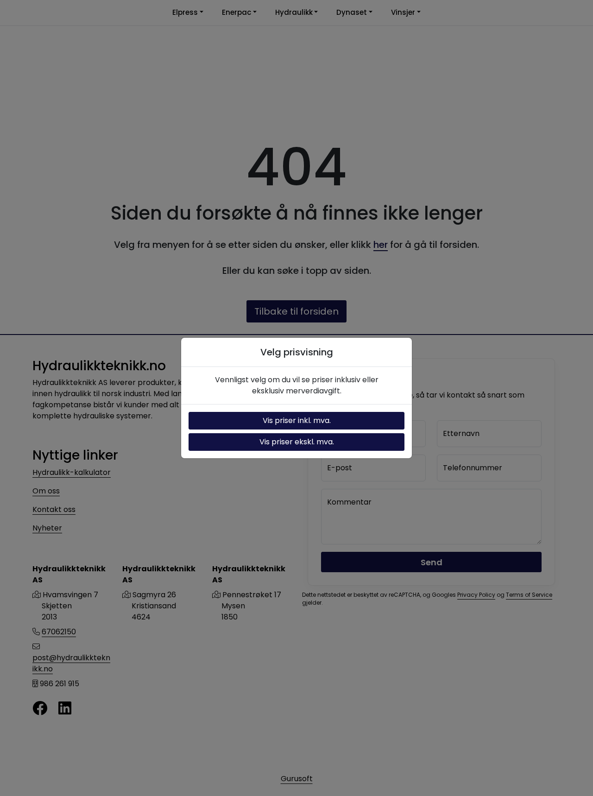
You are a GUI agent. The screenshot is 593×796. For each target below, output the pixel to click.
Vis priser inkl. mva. (297, 420)
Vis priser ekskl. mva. (296, 441)
